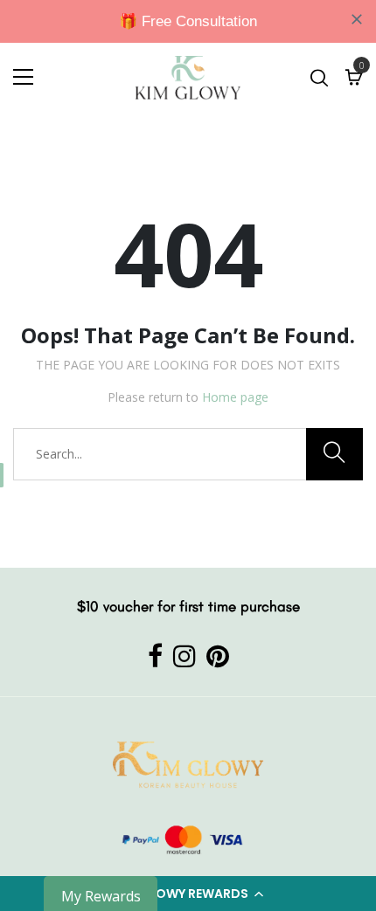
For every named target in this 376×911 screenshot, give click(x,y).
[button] (188, 893)
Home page (235, 397)
